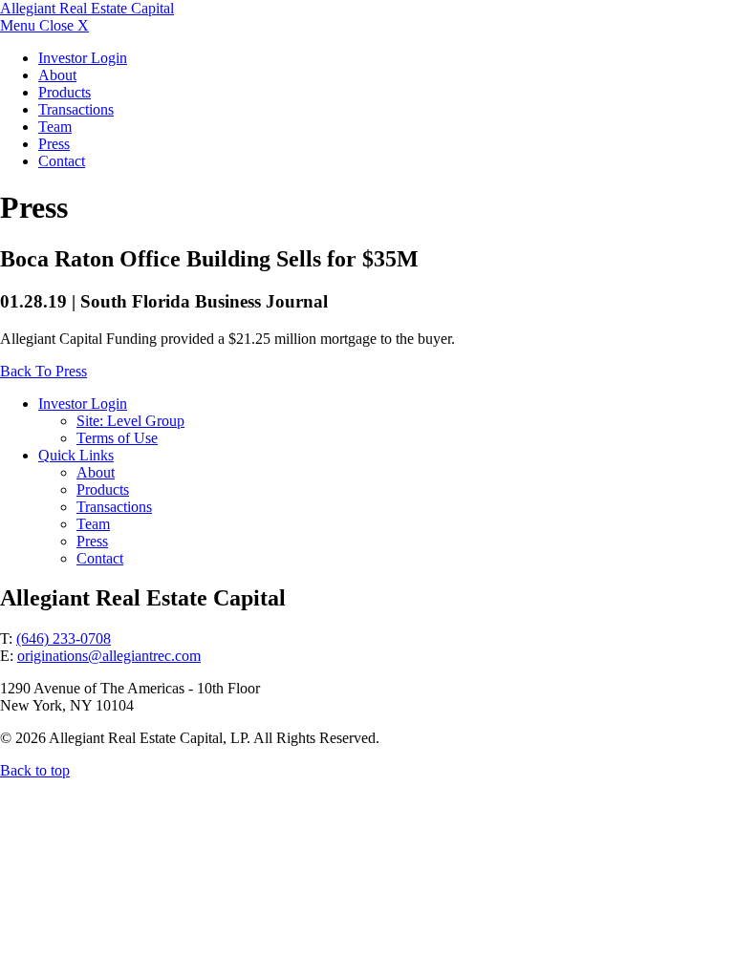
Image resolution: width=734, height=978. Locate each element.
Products (64, 92)
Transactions (76, 109)
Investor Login (82, 58)
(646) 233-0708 (63, 638)
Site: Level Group (130, 421)
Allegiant (87, 8)
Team (55, 126)
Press (54, 144)
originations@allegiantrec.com (109, 656)
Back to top (35, 770)
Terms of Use (117, 438)
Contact (61, 161)
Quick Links (76, 455)
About (57, 75)
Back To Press (43, 371)
